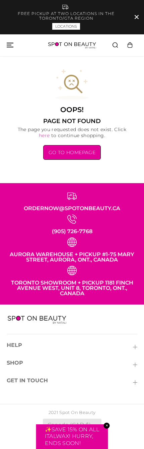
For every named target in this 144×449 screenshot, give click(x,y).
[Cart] (130, 45)
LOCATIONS (66, 26)
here (44, 135)
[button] (9, 45)
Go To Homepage (72, 152)
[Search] (115, 45)
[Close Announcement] (136, 17)
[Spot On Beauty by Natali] (72, 45)
